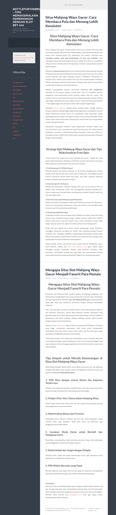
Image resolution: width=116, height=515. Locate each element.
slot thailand (16, 116)
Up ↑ (96, 510)
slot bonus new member (20, 86)
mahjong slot (16, 135)
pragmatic (16, 131)
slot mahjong (16, 90)
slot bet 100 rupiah (18, 101)
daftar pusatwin (17, 94)
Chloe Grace (66, 30)
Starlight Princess (18, 120)
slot (14, 97)
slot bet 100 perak (18, 108)
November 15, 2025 (52, 30)
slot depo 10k (17, 112)
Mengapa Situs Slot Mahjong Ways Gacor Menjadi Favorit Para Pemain (73, 272)
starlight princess (18, 82)
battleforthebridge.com (22, 58)
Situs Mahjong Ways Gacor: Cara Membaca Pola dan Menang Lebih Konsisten (71, 21)
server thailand (59, 108)
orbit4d (15, 123)
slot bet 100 (16, 105)
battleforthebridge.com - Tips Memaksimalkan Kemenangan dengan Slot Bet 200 (33, 17)
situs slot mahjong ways (77, 247)
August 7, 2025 (50, 278)
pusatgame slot (75, 495)
